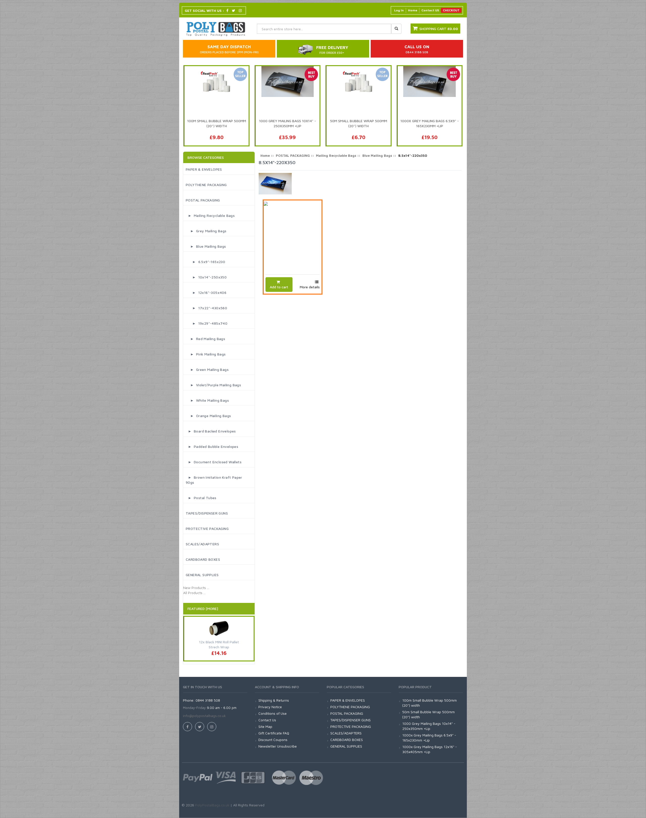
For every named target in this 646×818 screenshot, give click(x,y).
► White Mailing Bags (207, 400)
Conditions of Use (272, 713)
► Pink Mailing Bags (206, 354)
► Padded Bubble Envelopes (212, 446)
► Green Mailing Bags (207, 369)
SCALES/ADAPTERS (202, 544)
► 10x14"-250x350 (206, 277)
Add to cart (279, 287)
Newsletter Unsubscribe (277, 746)
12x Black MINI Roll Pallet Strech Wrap (219, 644)
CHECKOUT (451, 10)
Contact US (430, 10)
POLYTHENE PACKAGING (206, 185)
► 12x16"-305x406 (206, 292)
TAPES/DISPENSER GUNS (207, 513)
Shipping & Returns (273, 700)
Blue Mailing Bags (377, 156)
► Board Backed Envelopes (211, 431)
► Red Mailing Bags (205, 339)
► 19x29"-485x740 (206, 323)
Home (412, 10)
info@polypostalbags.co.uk (204, 715)
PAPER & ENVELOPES (204, 169)
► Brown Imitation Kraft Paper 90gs (214, 479)
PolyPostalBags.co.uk (212, 805)
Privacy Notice (270, 707)
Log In (399, 10)
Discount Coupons (272, 739)
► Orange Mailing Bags (208, 416)
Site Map (265, 726)
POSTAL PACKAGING (203, 200)
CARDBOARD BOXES (203, 559)
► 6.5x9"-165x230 (205, 262)
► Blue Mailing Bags (206, 246)
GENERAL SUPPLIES (202, 575)
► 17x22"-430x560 (206, 308)
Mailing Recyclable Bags (336, 156)
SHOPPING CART (438, 29)
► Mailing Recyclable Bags (210, 215)
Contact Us (267, 720)
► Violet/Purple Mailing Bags (213, 385)
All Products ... (194, 593)
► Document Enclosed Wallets (213, 462)
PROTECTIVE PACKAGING (207, 528)
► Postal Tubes (201, 498)
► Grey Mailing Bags (206, 231)
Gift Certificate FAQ (273, 733)
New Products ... (196, 587)
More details (310, 287)
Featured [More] (202, 608)
